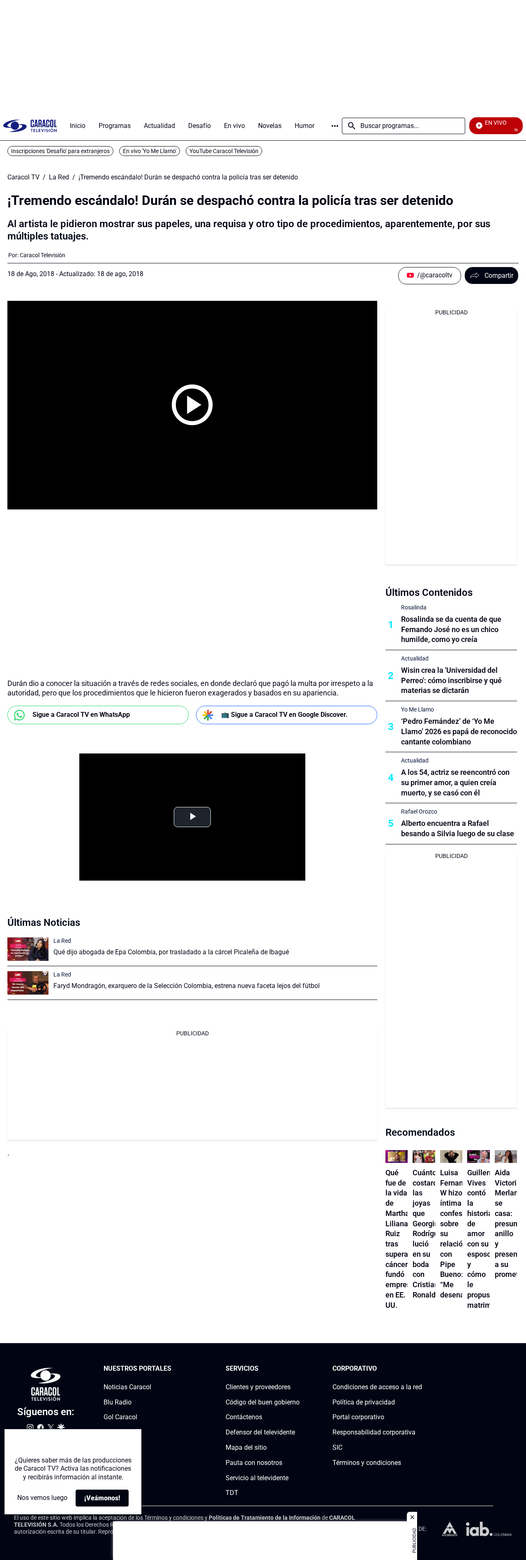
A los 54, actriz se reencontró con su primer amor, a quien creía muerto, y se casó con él (455, 782)
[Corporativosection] (419, 1369)
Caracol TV (23, 177)
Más (335, 126)
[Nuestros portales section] (173, 1369)
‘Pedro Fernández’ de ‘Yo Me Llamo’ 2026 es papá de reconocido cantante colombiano (459, 731)
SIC (337, 1447)
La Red (59, 177)
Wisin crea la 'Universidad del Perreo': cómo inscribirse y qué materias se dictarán (451, 680)
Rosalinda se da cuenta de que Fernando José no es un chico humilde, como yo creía (451, 629)
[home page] (30, 125)
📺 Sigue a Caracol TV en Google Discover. (284, 714)
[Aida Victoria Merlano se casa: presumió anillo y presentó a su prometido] (506, 1156)
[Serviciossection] (297, 1369)
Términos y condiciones (366, 1463)
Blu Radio (118, 1402)
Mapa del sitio (246, 1447)
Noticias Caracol (127, 1387)
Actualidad (415, 658)
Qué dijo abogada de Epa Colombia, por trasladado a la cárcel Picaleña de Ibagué (171, 952)
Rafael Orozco (419, 811)
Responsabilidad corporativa (373, 1433)
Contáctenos (244, 1417)
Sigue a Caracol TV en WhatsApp (81, 714)
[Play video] (192, 404)
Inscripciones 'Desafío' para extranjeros (60, 151)
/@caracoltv (434, 275)
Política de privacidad (363, 1402)
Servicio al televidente (257, 1478)
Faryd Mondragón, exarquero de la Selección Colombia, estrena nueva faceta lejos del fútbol (186, 986)
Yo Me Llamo (417, 709)
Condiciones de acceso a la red (377, 1387)
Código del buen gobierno (263, 1402)
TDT (232, 1493)
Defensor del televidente (260, 1433)
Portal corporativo (358, 1417)
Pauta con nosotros (254, 1463)
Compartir (498, 275)
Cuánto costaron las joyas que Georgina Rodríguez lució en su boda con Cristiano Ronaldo (429, 1233)
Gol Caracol (120, 1417)
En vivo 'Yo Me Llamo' (149, 151)
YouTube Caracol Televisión (223, 151)
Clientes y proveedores (258, 1387)
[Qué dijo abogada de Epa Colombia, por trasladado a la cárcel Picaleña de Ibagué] (27, 949)
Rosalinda (414, 607)
